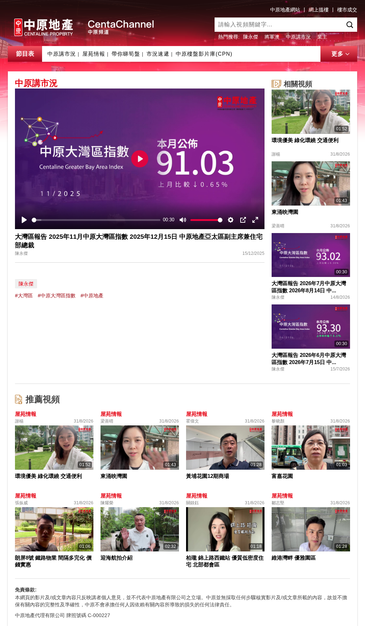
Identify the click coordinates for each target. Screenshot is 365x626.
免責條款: (26, 589)
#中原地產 (92, 295)
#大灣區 (24, 295)
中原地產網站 (285, 9)
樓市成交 (347, 9)
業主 (322, 37)
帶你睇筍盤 (126, 54)
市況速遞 (157, 54)
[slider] (96, 220)
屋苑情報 (93, 54)
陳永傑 (250, 37)
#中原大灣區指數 (57, 295)
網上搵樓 (319, 9)
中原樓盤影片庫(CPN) (204, 54)
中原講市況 (298, 37)
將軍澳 (271, 37)
